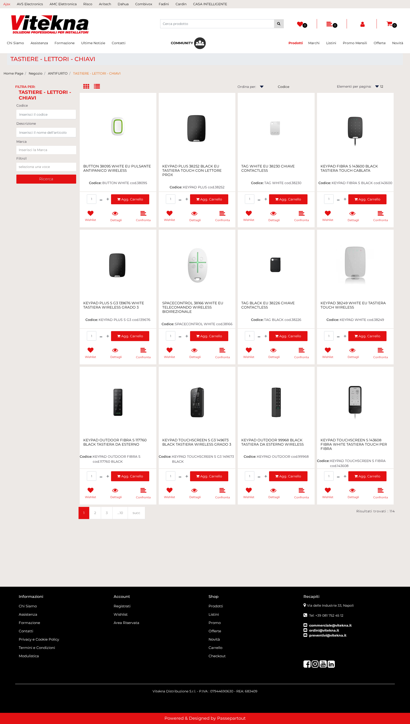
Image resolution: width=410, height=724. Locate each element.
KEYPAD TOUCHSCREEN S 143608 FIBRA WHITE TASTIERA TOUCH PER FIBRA (354, 444)
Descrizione (26, 123)
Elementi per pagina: (354, 86)
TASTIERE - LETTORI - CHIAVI (97, 73)
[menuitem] (188, 43)
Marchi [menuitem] (314, 43)
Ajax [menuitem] (6, 4)
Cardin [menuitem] (181, 4)
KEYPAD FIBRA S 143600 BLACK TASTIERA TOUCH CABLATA (349, 168)
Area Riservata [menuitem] (126, 622)
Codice (22, 105)
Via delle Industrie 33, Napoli (330, 605)
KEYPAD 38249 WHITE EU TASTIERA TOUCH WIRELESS (353, 305)
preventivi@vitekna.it (327, 635)
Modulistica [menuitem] (29, 656)
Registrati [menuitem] (122, 606)
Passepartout (231, 718)
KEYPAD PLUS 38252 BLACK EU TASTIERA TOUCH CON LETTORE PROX (192, 170)
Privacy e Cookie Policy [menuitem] (39, 639)
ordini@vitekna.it (324, 630)
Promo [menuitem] (215, 622)
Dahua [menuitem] (123, 4)
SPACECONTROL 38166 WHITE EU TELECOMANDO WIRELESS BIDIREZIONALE (192, 307)
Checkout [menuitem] (217, 656)
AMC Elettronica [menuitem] (63, 4)
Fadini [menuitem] (164, 4)
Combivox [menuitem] (143, 4)
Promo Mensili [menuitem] (355, 43)
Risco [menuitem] (87, 4)
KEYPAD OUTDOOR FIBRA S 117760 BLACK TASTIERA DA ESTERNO (115, 442)
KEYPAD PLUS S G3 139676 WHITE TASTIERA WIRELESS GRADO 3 (113, 305)
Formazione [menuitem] (65, 43)
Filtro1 (21, 158)
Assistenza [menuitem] (39, 43)
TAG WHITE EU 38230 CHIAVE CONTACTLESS (268, 168)
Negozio (35, 73)
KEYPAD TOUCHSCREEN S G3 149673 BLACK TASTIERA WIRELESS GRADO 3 (196, 442)
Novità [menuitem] (397, 43)
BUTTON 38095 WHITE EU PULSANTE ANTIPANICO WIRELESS (117, 168)
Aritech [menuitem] (105, 4)
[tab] (88, 87)
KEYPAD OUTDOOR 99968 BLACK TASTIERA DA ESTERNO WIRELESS (272, 442)
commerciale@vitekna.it (330, 625)
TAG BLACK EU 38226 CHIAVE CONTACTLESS (268, 305)
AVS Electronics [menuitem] (30, 4)
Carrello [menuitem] (215, 647)
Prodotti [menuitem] (216, 606)
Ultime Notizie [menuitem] (93, 43)
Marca (21, 141)
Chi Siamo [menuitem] (15, 43)
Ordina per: (247, 87)
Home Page (13, 73)
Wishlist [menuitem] (121, 614)
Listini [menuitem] (331, 43)
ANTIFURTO (58, 73)
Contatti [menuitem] (119, 43)
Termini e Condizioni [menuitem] (37, 647)
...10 (120, 513)
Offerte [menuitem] (380, 43)
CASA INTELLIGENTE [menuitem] (210, 4)
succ (136, 513)
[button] (279, 23)
